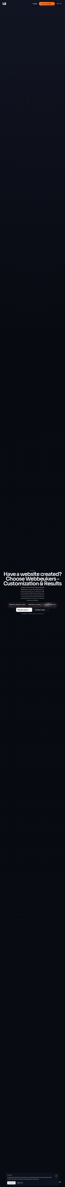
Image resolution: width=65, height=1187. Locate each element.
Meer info (20, 1183)
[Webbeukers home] (4, 3)
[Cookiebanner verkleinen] (56, 1175)
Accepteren (11, 1183)
